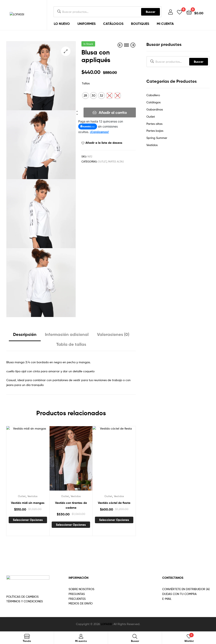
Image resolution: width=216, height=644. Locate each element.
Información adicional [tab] (67, 334)
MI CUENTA (165, 23)
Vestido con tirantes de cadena (71, 505)
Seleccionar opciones (28, 520)
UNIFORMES (86, 23)
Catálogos (153, 102)
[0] (179, 12)
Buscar (150, 12)
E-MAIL (166, 598)
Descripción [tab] (24, 334)
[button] (65, 51)
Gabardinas (154, 109)
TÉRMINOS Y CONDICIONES (24, 601)
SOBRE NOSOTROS (81, 589)
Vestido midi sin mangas (28, 503)
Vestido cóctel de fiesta (114, 503)
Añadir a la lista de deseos (103, 143)
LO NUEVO (62, 23)
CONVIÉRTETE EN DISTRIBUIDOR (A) (186, 589)
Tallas (86, 83)
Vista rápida (33, 461)
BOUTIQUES (140, 23)
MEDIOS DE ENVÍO (81, 603)
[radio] (85, 95)
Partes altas (116, 161)
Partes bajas (154, 130)
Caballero (153, 95)
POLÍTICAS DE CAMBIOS (22, 596)
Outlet (102, 161)
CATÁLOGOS (113, 23)
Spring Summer (156, 138)
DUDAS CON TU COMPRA (179, 594)
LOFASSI (106, 624)
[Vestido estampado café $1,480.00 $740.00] (133, 45)
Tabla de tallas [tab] (71, 344)
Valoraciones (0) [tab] (113, 334)
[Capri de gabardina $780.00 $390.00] (120, 45)
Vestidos (32, 496)
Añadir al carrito (113, 112)
